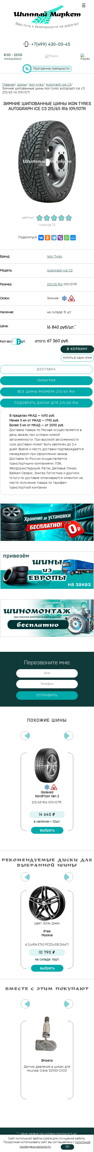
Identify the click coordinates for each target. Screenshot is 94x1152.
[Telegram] (54, 237)
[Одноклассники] (47, 237)
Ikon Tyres (54, 256)
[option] (47, 792)
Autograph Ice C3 (60, 270)
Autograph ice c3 (58, 84)
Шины (21, 84)
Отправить (47, 695)
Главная (8, 84)
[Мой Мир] (73, 237)
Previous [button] (25, 735)
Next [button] (68, 735)
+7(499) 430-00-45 (50, 44)
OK (67, 1146)
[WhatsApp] (66, 237)
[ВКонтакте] (41, 237)
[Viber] (60, 237)
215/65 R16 (55, 284)
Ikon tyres (36, 84)
